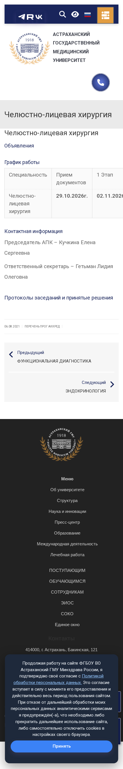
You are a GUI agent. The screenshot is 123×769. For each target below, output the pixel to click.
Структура (67, 500)
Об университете (67, 489)
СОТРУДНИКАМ (67, 592)
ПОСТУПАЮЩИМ (67, 570)
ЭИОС (67, 602)
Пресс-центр (67, 522)
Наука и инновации (67, 511)
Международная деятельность (67, 543)
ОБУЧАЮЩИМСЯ (67, 581)
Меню (67, 478)
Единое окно (67, 624)
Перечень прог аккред (42, 326)
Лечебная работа (67, 554)
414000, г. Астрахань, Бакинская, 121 (61, 649)
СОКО (67, 613)
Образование (67, 533)
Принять (62, 746)
